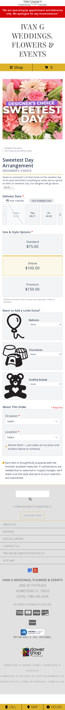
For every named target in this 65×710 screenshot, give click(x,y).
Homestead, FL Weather (15, 676)
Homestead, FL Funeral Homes (22, 665)
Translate (42, 4)
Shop (18, 67)
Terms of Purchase (33, 681)
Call (12, 707)
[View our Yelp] (35, 572)
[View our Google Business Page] (29, 572)
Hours (56, 707)
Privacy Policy (10, 681)
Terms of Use (56, 681)
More (7, 187)
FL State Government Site (48, 676)
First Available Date (41, 200)
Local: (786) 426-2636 (32, 596)
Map (34, 707)
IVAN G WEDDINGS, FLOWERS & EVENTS (32, 40)
